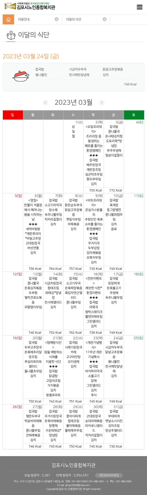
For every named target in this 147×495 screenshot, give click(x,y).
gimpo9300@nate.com (77, 485)
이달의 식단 (73, 19)
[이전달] (45, 102)
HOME (8, 19)
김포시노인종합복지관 (73, 465)
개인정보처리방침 (109, 475)
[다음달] (101, 102)
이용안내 (23, 19)
